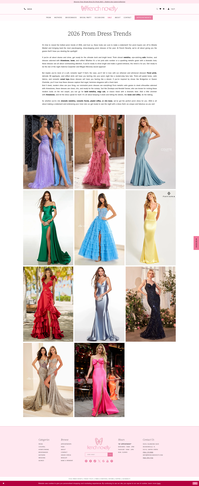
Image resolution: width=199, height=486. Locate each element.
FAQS (62, 447)
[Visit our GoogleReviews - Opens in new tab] (103, 461)
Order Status (66, 455)
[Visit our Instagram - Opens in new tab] (86, 461)
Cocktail (42, 447)
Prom (41, 444)
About (63, 449)
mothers (42, 455)
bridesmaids (43, 452)
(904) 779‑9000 (148, 452)
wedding (42, 458)
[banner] (99, 9)
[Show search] (157, 9)
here (158, 483)
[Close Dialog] (3, 483)
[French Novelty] (99, 444)
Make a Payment (67, 460)
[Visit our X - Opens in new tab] (99, 461)
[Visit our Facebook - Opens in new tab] (90, 461)
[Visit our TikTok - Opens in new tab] (95, 461)
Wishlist (64, 458)
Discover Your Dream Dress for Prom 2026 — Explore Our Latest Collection (99, 2)
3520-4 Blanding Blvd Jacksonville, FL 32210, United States (151, 446)
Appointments (66, 444)
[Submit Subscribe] (110, 455)
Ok (195, 483)
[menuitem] (28, 9)
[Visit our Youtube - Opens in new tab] (107, 461)
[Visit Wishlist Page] (160, 9)
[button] (163, 9)
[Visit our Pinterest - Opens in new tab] (111, 461)
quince (41, 460)
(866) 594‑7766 (148, 458)
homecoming (44, 449)
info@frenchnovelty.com (153, 455)
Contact (64, 452)
